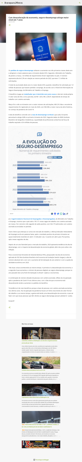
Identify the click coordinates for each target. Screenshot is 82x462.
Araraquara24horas (13, 2)
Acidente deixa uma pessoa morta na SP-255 (33, 370)
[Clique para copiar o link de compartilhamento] (67, 214)
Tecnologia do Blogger (42, 459)
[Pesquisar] (80, 3)
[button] (9, 25)
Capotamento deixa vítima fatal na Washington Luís (35, 397)
